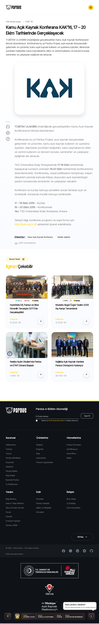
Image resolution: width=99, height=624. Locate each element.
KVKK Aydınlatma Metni (57, 420)
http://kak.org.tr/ (24, 224)
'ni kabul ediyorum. (59, 420)
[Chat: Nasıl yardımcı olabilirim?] (91, 616)
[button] (90, 7)
